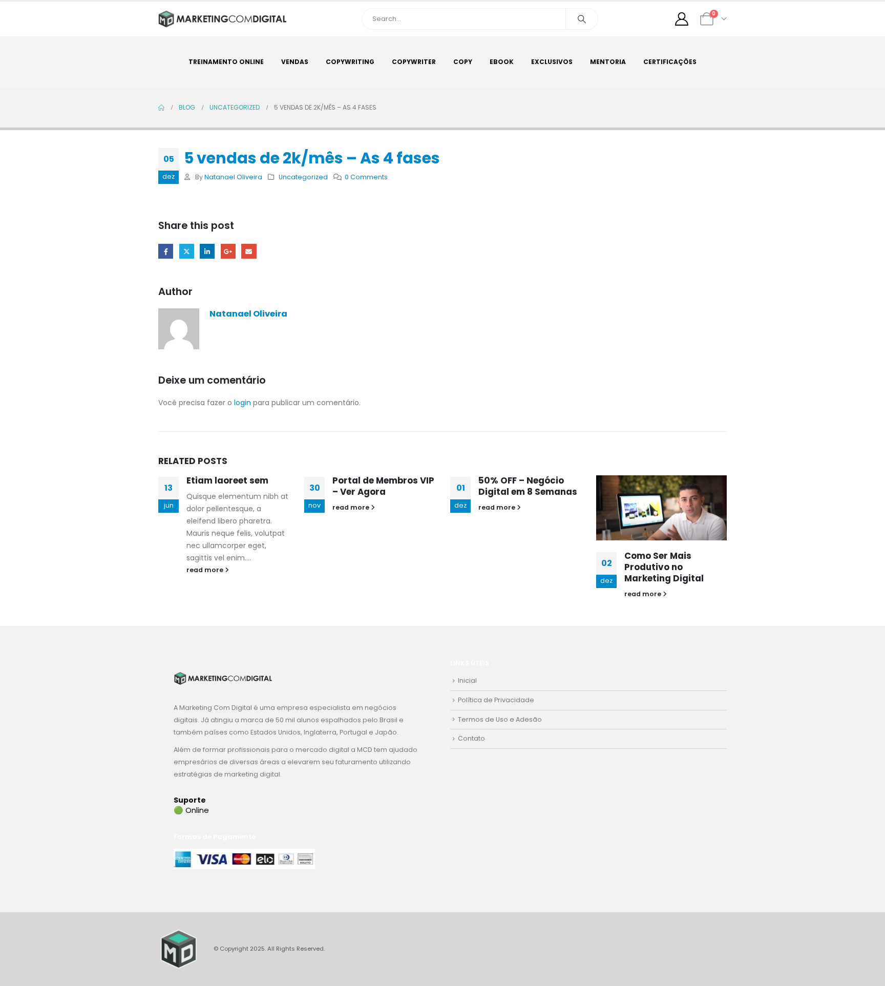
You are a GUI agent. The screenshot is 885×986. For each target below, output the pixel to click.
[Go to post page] (661, 507)
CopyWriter (414, 61)
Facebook (165, 251)
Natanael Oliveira (233, 177)
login (242, 402)
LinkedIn (207, 251)
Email (248, 251)
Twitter (186, 251)
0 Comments (366, 177)
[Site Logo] (222, 19)
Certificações (670, 61)
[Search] (582, 19)
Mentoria (608, 61)
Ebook (502, 61)
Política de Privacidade (496, 700)
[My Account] (682, 19)
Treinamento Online (226, 61)
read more (205, 569)
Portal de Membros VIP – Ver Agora (383, 486)
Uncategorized (303, 177)
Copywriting (350, 61)
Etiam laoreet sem (227, 480)
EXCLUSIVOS (552, 61)
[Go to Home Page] (161, 107)
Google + (228, 251)
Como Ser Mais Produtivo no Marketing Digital (664, 567)
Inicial (467, 680)
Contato (471, 738)
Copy (462, 61)
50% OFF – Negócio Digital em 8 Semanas (527, 486)
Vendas (294, 61)
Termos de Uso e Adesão (500, 719)
